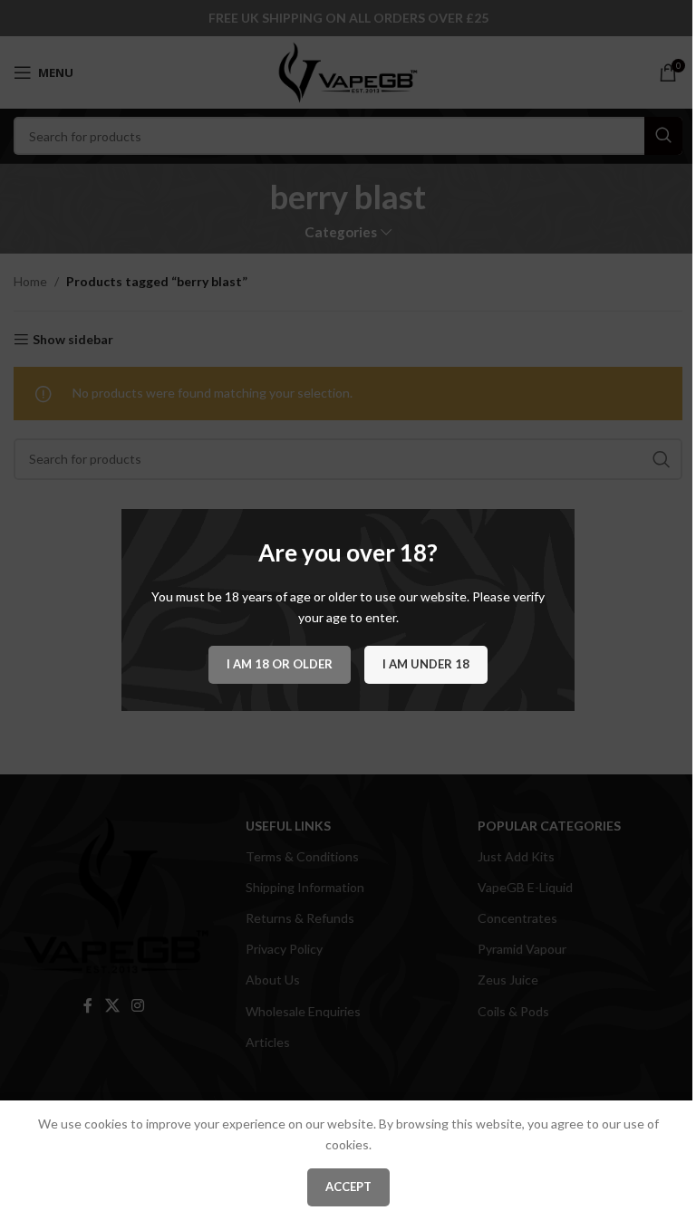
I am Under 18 (425, 664)
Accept (348, 1186)
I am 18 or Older (280, 664)
